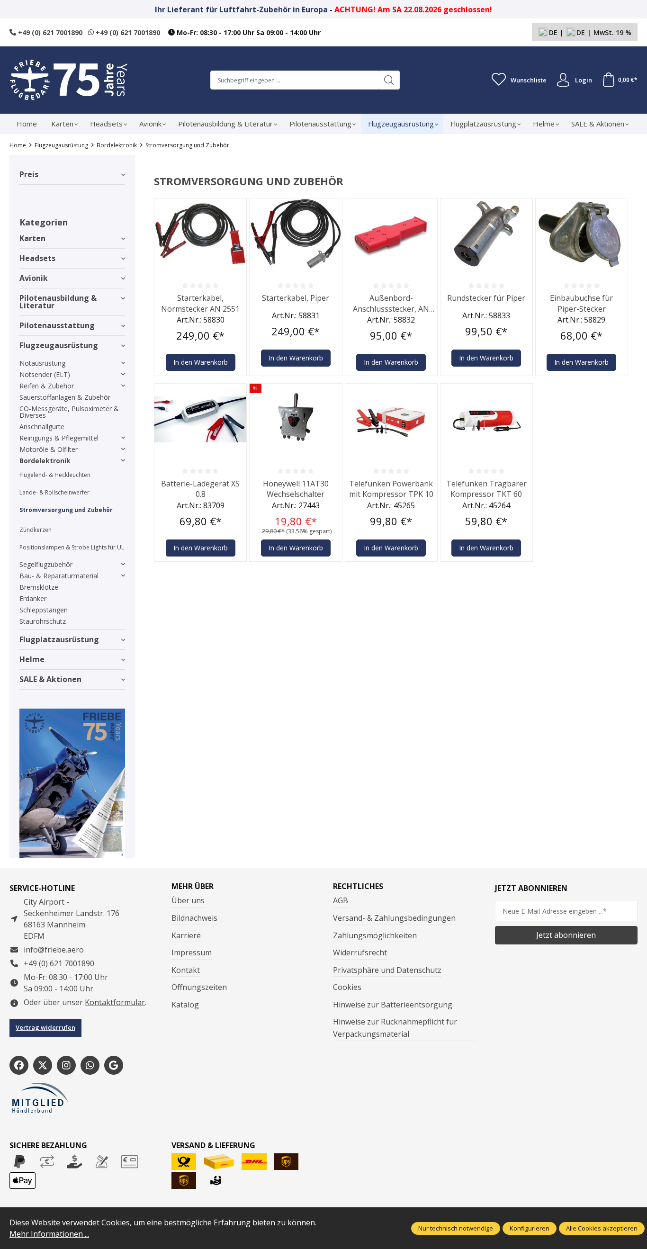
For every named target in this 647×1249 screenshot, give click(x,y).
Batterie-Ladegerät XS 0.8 (200, 488)
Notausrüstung (42, 363)
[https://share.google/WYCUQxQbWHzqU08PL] (113, 1065)
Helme (32, 659)
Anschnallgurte (41, 426)
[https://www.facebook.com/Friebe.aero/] (18, 1065)
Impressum (191, 952)
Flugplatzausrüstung (59, 639)
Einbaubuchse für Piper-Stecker (581, 303)
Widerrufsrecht (360, 952)
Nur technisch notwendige (455, 1228)
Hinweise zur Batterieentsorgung (392, 1004)
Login (583, 80)
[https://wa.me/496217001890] (90, 1065)
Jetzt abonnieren (566, 935)
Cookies (347, 987)
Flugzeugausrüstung (58, 345)
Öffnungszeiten (199, 987)
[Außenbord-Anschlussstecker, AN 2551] (391, 234)
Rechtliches (358, 886)
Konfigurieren (529, 1228)
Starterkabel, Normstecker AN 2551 (200, 303)
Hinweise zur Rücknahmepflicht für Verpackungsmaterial (395, 1027)
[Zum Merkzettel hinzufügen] (237, 208)
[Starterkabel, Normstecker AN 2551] (200, 234)
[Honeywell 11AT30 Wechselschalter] (295, 419)
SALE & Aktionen (50, 679)
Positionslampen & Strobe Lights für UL (71, 547)
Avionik (33, 278)
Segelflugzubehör (45, 564)
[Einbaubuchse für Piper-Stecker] (582, 234)
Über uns (188, 900)
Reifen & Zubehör (46, 385)
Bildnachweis (194, 918)
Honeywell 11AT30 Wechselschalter (296, 488)
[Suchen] (389, 80)
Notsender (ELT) (44, 374)
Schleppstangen (43, 609)
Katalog (185, 1004)
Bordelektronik (45, 460)
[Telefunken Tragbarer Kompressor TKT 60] (486, 419)
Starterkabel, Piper (295, 298)
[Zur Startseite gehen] (68, 80)
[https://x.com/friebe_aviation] (42, 1065)
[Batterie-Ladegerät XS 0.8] (200, 419)
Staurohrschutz (42, 621)
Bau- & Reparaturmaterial (59, 575)
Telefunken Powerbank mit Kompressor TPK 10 (391, 488)
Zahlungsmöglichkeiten (375, 935)
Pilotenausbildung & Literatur (58, 302)
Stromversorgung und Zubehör (66, 510)
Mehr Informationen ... (49, 1234)
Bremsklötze (38, 587)
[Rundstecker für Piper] (486, 234)
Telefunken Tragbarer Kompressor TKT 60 (486, 488)
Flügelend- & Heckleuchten (54, 475)
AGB (340, 900)
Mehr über (192, 886)
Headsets (37, 258)
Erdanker (32, 598)
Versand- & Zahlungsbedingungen (394, 918)
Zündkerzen (35, 530)
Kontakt (185, 970)
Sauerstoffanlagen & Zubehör (64, 397)
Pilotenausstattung (57, 325)
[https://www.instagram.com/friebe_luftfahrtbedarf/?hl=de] (66, 1065)
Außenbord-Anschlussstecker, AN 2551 (391, 303)
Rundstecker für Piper (486, 298)
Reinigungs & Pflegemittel (59, 437)
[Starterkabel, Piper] (295, 234)
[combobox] (294, 80)
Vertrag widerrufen (45, 1027)
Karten (32, 238)
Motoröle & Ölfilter (48, 449)
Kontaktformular (115, 1002)
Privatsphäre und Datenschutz (387, 970)
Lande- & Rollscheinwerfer (54, 492)
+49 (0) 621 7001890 (49, 32)
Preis (28, 174)
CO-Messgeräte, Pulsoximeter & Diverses (69, 412)
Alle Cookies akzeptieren (602, 1228)
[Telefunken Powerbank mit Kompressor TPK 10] (391, 419)
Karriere (186, 935)
